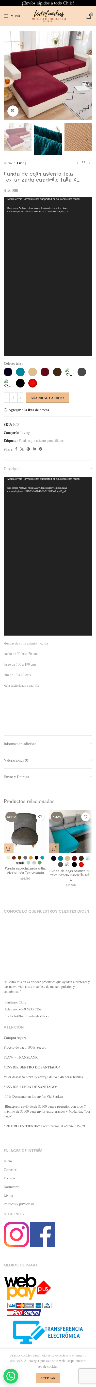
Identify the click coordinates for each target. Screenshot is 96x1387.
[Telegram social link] (40, 449)
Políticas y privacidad (19, 1203)
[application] (48, 276)
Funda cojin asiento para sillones (41, 440)
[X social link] (22, 449)
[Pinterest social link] (28, 449)
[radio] (8, 372)
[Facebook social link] (16, 449)
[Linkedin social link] (34, 449)
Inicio (8, 163)
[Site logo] (48, 15)
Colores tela (12, 363)
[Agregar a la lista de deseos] (40, 816)
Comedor (10, 1169)
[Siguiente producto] (89, 163)
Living (21, 162)
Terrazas (9, 1178)
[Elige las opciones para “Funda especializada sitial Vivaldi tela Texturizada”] (9, 848)
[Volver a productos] (83, 163)
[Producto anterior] (77, 163)
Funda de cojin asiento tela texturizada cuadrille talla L (70, 875)
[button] (9, 76)
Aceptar (48, 1378)
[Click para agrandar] (12, 111)
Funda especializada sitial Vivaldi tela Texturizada (25, 871)
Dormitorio (11, 1186)
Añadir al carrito (47, 397)
